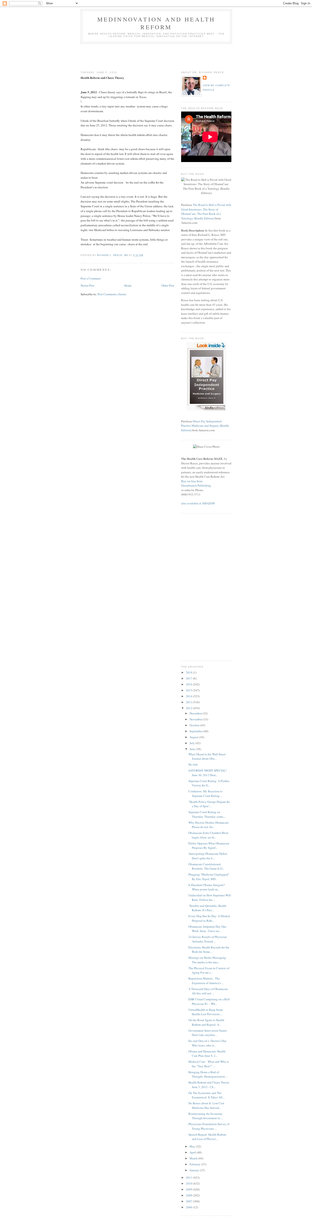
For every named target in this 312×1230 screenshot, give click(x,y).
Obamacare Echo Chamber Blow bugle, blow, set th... (208, 835)
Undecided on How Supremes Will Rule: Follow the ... (209, 897)
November (196, 719)
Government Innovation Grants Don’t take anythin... (207, 1032)
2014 (189, 696)
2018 (189, 672)
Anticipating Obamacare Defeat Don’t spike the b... (207, 856)
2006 (189, 1207)
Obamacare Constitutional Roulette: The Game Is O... (206, 866)
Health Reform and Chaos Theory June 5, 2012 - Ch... (209, 1084)
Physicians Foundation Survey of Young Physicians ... (208, 1126)
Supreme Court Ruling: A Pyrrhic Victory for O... (209, 783)
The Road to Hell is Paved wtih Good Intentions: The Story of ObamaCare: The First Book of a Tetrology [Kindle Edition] (206, 211)
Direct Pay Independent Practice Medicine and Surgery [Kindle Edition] (205, 425)
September (196, 731)
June (193, 749)
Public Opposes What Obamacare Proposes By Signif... (208, 845)
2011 (189, 1177)
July (193, 743)
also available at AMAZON (198, 503)
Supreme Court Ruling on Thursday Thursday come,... (207, 814)
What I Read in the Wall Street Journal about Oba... (207, 756)
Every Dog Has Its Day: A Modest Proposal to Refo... (209, 918)
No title (193, 764)
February (195, 1164)
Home (128, 285)
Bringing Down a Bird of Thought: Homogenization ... (208, 1074)
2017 (189, 678)
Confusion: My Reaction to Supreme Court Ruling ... (205, 793)
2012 (189, 708)
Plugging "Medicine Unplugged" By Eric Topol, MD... (209, 876)
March (194, 1158)
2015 (189, 690)
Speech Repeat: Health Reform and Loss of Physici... (207, 1136)
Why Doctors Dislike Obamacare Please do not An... (208, 824)
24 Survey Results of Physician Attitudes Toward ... (207, 939)
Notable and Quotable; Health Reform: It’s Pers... (207, 908)
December (196, 713)
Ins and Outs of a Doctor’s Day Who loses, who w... (207, 1043)
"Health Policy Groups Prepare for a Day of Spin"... (209, 804)
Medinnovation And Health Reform (156, 23)
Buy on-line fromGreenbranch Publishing (196, 483)
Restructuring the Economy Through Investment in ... (205, 1116)
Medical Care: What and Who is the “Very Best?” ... (208, 1064)
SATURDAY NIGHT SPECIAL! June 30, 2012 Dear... (207, 772)
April (193, 1152)
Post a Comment (91, 278)
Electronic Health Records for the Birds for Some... (208, 949)
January (195, 1170)
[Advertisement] (164, 56)
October (195, 725)
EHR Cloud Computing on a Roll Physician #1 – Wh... (209, 1001)
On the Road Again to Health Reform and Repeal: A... (206, 1022)
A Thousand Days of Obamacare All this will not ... (208, 991)
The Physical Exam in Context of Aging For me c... (208, 970)
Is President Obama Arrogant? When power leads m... (206, 887)
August (194, 737)
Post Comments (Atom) (112, 294)
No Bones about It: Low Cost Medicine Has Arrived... (206, 1105)
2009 (189, 1189)
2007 (189, 1201)
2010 (189, 1183)
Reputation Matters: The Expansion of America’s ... (206, 980)
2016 (189, 684)
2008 (189, 1195)
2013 (189, 702)
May (193, 1146)
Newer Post (87, 285)
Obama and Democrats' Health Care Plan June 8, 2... (206, 1053)
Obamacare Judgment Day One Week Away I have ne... (207, 928)
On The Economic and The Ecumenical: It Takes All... (206, 1095)
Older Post (167, 285)
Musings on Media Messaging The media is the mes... (207, 960)
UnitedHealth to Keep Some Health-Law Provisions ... (205, 1012)
